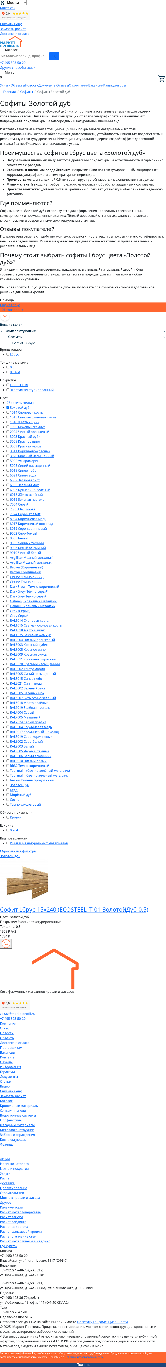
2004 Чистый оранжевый (29, 432)
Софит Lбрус (23, 343)
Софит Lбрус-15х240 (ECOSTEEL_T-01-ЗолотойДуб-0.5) (74, 909)
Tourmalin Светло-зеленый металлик (39, 775)
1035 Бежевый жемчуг (27, 427)
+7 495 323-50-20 (13, 62)
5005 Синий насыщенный (30, 465)
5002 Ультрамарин (24, 461)
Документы (47, 85)
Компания (8, 1023)
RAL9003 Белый (22, 746)
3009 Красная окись (25, 446)
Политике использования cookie (84, 1357)
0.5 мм (15, 372)
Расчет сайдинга (13, 1222)
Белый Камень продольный (32, 780)
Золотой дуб (20, 407)
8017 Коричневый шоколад (31, 523)
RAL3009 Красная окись (28, 654)
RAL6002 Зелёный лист (27, 688)
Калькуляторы (114, 85)
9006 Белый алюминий (28, 548)
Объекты (18, 85)
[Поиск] (54, 56)
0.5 (12, 367)
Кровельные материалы (19, 1105)
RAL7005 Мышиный (25, 717)
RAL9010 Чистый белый (28, 761)
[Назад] (1, 331)
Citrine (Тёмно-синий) (27, 577)
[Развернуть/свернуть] (164, 331)
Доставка (7, 1183)
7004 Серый (19, 504)
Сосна (14, 799)
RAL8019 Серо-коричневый (31, 736)
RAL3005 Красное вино (28, 649)
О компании (78, 85)
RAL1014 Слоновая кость (29, 620)
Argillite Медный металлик (30, 562)
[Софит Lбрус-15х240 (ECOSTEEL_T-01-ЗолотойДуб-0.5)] (24, 882)
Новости (31, 85)
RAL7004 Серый (22, 712)
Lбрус (14, 354)
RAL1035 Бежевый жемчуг (30, 635)
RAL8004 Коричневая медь (31, 727)
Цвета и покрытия (14, 1168)
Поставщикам (11, 1047)
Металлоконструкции (17, 1130)
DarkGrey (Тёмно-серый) (29, 591)
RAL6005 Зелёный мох (27, 693)
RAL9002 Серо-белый (26, 741)
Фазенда (7, 1144)
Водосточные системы (18, 1115)
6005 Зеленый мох (24, 485)
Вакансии (95, 85)
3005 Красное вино (25, 441)
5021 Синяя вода (23, 475)
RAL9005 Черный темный (29, 751)
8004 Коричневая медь (28, 519)
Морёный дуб (21, 794)
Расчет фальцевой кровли (21, 1231)
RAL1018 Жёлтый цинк (27, 630)
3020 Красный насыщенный (32, 456)
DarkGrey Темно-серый (28, 596)
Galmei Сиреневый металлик (32, 606)
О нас (4, 1028)
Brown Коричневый (25, 572)
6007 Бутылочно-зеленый (30, 490)
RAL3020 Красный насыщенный (35, 664)
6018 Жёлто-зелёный (26, 494)
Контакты (7, 8)
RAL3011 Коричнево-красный (33, 659)
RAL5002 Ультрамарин (27, 669)
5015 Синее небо (23, 470)
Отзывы (62, 85)
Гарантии (7, 1072)
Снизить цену (11, 24)
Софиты (15, 337)
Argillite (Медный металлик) (31, 557)
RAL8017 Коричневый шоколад (34, 732)
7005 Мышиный (22, 509)
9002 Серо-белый (23, 533)
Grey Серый (19, 615)
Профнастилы (11, 1120)
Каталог (6, 1101)
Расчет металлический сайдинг (25, 1241)
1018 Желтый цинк (24, 422)
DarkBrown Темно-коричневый (34, 586)
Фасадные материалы (17, 1125)
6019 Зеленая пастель (27, 499)
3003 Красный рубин (26, 436)
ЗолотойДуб (19, 785)
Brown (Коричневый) (26, 567)
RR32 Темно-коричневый (29, 765)
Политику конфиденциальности (102, 1322)
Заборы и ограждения (17, 1134)
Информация (10, 1067)
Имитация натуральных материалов (39, 843)
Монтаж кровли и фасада (20, 1197)
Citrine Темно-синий (26, 582)
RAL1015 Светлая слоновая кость (36, 625)
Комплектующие (20, 331)
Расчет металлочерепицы (20, 1212)
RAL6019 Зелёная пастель (30, 707)
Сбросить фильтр (20, 402)
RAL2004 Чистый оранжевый (32, 640)
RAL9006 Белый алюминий (30, 756)
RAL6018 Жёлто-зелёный (29, 703)
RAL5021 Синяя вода (26, 683)
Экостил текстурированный (32, 390)
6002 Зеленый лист (25, 480)
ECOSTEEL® (19, 385)
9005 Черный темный (27, 543)
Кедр (14, 790)
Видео (5, 1086)
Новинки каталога (14, 1164)
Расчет (5, 1178)
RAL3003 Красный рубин (29, 644)
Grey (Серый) (20, 611)
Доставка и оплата (14, 33)
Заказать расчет (13, 29)
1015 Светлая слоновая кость (33, 417)
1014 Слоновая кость (26, 412)
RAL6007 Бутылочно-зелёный (33, 698)
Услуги (5, 85)
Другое (5, 1202)
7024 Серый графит (25, 514)
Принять (83, 1364)
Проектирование (13, 1188)
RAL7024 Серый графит (28, 722)
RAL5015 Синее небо (26, 678)
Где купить (8, 1246)
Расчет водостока (14, 1226)
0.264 (14, 830)
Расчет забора (11, 1217)
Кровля (15, 817)
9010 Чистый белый (25, 553)
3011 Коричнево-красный (30, 451)
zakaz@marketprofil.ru (17, 1013)
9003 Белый (19, 538)
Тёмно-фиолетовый (25, 804)
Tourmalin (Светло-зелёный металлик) (40, 770)
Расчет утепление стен (18, 1236)
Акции (5, 1159)
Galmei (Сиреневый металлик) (33, 601)
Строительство (12, 1193)
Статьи (5, 1081)
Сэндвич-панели (13, 1110)
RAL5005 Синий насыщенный (33, 674)
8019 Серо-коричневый (28, 528)
